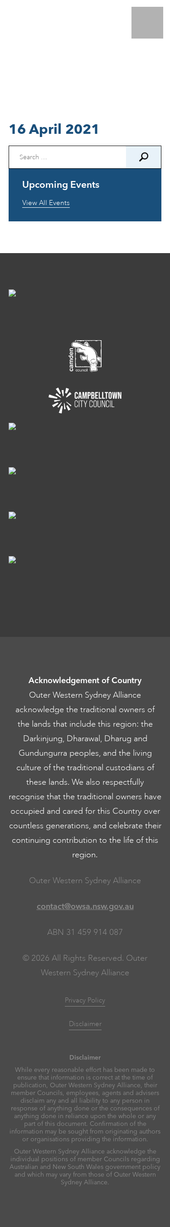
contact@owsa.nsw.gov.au (85, 906)
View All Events (46, 203)
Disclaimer (85, 1024)
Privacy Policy (85, 1000)
